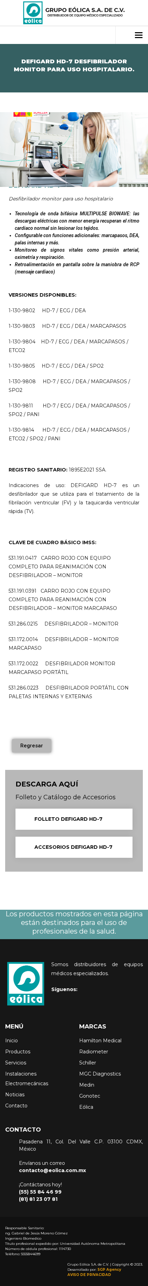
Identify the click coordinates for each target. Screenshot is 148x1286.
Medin (86, 1085)
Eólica (86, 1107)
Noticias (14, 1094)
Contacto (16, 1106)
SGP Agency (109, 1269)
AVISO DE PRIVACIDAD (89, 1274)
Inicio (11, 1040)
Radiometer (93, 1052)
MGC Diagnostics (100, 1074)
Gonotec (89, 1096)
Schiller (87, 1063)
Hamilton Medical (100, 1040)
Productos (17, 1052)
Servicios (15, 1063)
